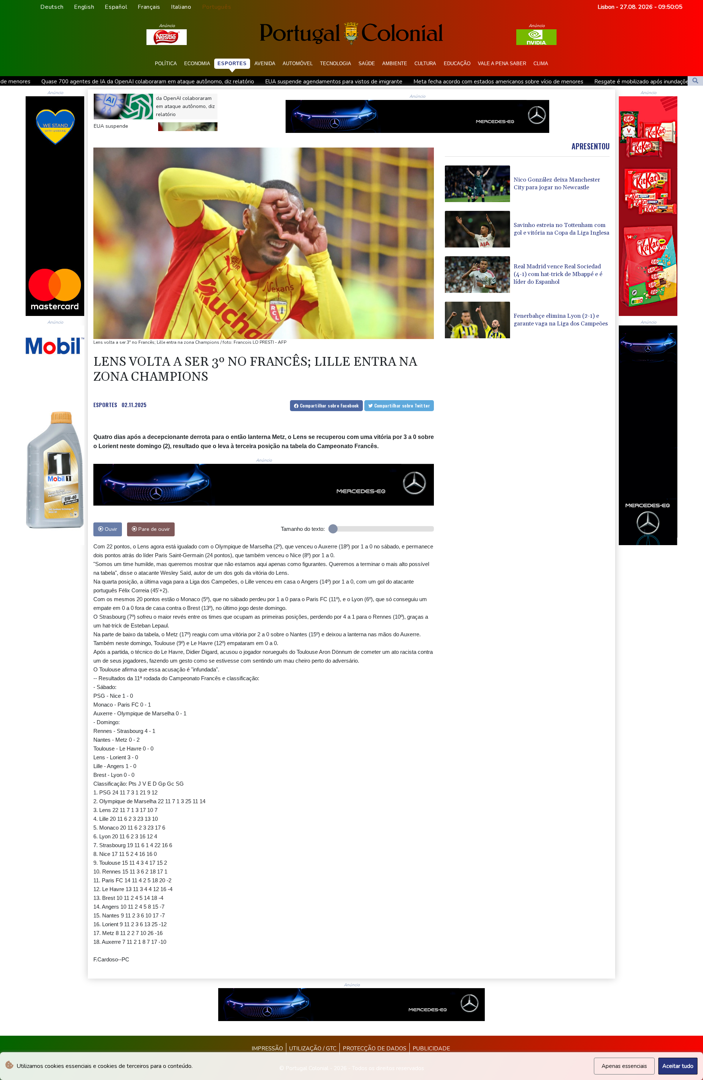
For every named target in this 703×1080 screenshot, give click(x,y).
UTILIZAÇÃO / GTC (312, 1048)
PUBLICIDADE (431, 1048)
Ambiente (394, 63)
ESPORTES (105, 405)
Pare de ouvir (153, 529)
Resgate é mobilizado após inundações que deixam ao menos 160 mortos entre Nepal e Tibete (568, 81)
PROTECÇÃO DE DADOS (374, 1048)
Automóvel (298, 63)
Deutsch (51, 7)
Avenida (264, 63)
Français (149, 7)
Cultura (425, 63)
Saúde (366, 63)
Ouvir (110, 529)
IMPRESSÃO (267, 1048)
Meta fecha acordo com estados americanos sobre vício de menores (353, 81)
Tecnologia (335, 63)
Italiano (181, 7)
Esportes (232, 63)
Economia (197, 63)
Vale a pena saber (502, 63)
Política (166, 63)
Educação (457, 63)
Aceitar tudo (677, 1066)
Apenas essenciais (624, 1066)
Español (116, 7)
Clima (540, 63)
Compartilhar (329, 405)
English (84, 7)
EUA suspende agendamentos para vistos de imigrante (188, 81)
